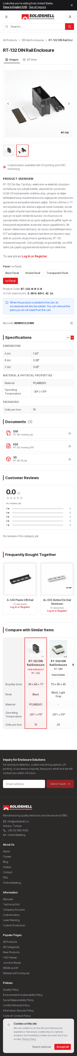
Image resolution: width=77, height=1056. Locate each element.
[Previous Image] (8, 103)
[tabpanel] (38, 110)
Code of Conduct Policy (17, 1015)
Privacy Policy (29, 1039)
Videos (7, 867)
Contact (7, 872)
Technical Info (11, 904)
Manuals (8, 899)
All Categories (11, 947)
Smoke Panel (32, 273)
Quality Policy (11, 989)
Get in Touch (58, 783)
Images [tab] (14, 59)
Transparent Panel (57, 273)
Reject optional (41, 1046)
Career (7, 856)
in (72, 337)
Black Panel (12, 273)
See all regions (37, 7)
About (6, 851)
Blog (5, 861)
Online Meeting (16, 834)
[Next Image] (69, 103)
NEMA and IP (10, 967)
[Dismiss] (72, 5)
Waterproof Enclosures (16, 973)
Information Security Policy (18, 1010)
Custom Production (14, 925)
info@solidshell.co (18, 821)
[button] (38, 103)
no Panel (10, 280)
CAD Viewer (10, 957)
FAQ (5, 877)
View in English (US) (15, 7)
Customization (11, 914)
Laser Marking (11, 920)
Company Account (14, 909)
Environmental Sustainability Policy (23, 994)
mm (68, 337)
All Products (10, 40)
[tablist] (21, 59)
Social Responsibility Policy (18, 1000)
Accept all (63, 1046)
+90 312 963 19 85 (17, 830)
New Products (11, 952)
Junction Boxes (12, 962)
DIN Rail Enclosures (33, 40)
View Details (58, 674)
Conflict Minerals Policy (16, 1005)
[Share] (71, 323)
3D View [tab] (32, 59)
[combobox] (34, 26)
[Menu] (6, 16)
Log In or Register (34, 256)
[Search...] (69, 26)
